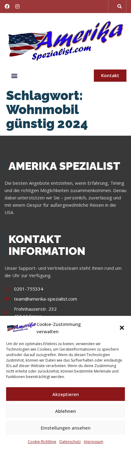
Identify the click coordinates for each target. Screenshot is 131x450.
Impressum (93, 441)
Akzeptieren (65, 394)
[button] (122, 328)
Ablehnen (65, 411)
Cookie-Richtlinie (42, 441)
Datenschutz (70, 441)
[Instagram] (17, 6)
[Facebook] (7, 6)
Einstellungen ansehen (65, 428)
